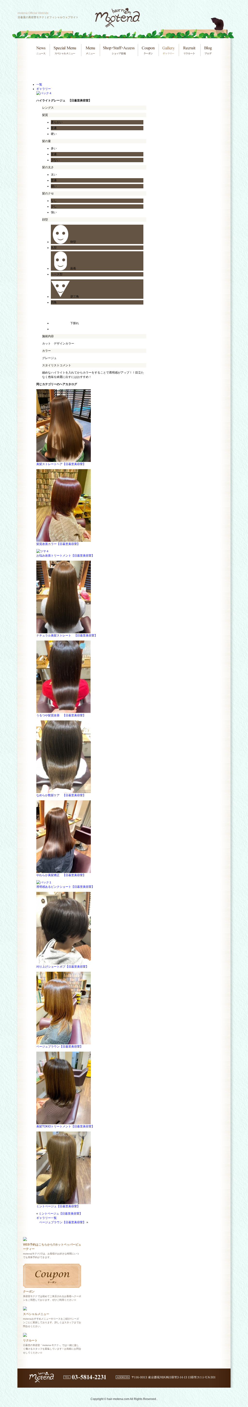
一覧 (39, 84)
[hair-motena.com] (117, 25)
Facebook (218, 4)
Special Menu (65, 50)
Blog (207, 50)
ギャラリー (43, 89)
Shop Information (118, 50)
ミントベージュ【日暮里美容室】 (60, 1213)
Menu (90, 50)
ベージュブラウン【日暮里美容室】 (62, 1222)
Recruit (189, 50)
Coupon (148, 50)
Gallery (168, 50)
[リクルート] (25, 1334)
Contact (192, 4)
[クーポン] (52, 1285)
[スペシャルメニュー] (25, 1308)
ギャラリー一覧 (46, 1218)
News (41, 50)
